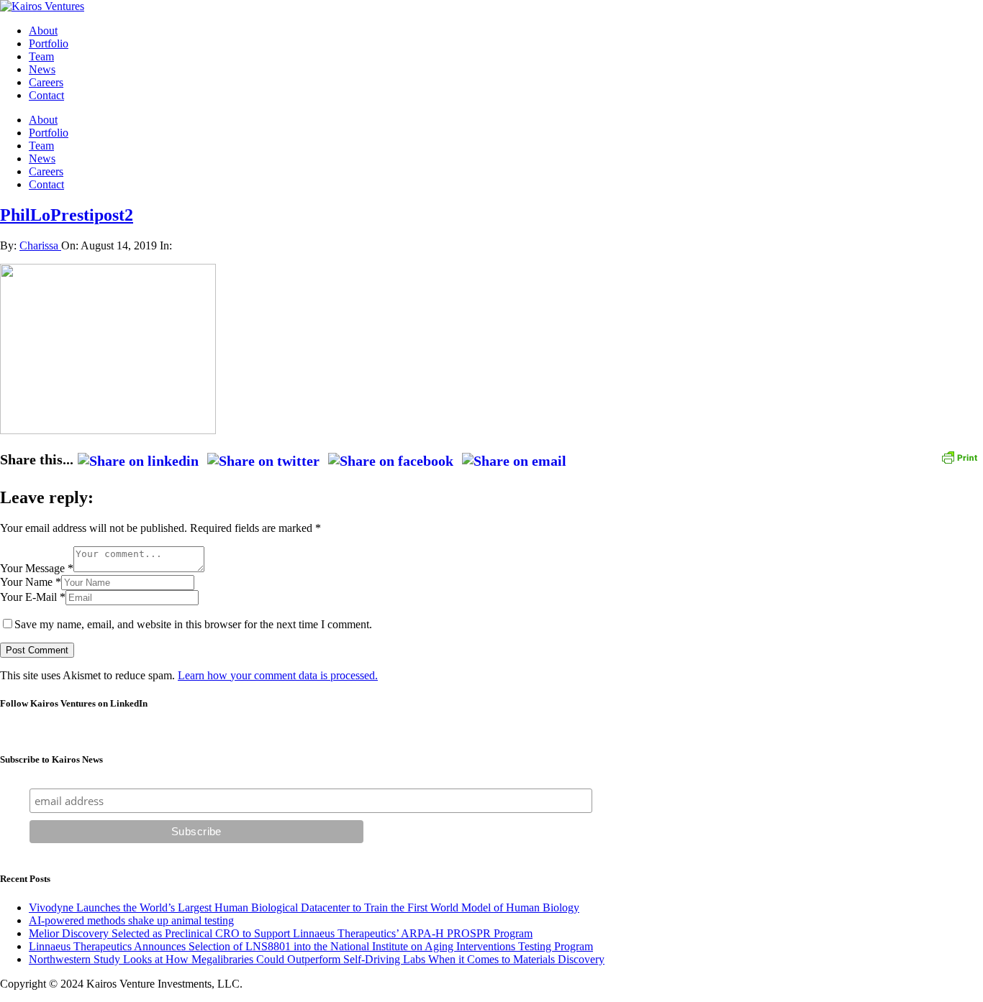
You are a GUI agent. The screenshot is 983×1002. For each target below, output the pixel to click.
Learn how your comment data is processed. (278, 675)
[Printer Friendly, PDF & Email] (959, 456)
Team (41, 56)
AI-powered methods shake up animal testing (131, 920)
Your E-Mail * (32, 597)
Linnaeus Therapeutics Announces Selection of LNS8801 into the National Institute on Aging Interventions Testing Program (311, 946)
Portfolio (48, 43)
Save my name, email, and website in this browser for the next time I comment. (193, 624)
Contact (46, 95)
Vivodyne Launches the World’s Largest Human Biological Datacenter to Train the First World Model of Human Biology (304, 907)
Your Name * (30, 582)
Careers (46, 82)
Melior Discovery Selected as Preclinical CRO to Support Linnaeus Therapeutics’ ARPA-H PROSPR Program (281, 933)
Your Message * (36, 568)
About (43, 30)
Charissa (40, 245)
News (42, 69)
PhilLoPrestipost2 (66, 215)
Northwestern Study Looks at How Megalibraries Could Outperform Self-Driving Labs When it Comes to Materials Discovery (316, 959)
